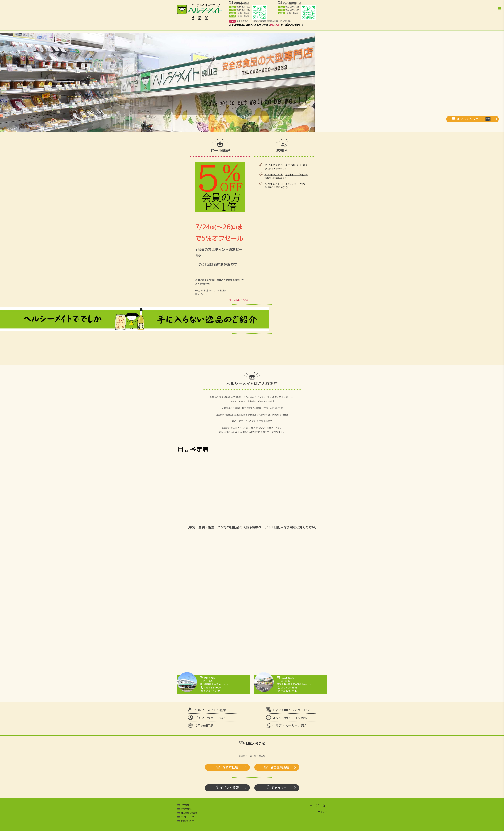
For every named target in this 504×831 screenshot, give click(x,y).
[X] (206, 18)
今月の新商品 (204, 725)
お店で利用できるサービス (291, 710)
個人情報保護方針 (189, 812)
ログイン (322, 812)
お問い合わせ (187, 820)
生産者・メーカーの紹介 (289, 725)
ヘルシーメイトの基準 (210, 710)
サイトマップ (187, 817)
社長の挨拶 (186, 809)
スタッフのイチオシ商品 (289, 718)
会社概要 (184, 804)
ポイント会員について (210, 718)
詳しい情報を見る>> (239, 299)
